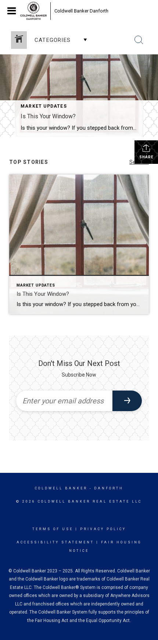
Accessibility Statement (55, 542)
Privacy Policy (103, 529)
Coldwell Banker (61, 488)
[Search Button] (139, 40)
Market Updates (44, 106)
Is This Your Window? (48, 116)
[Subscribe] (127, 401)
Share (146, 157)
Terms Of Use (52, 529)
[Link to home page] (33, 11)
